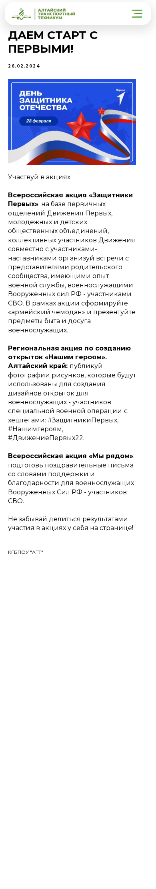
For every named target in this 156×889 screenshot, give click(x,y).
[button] (137, 14)
